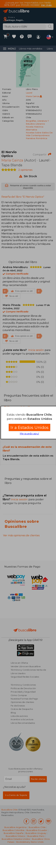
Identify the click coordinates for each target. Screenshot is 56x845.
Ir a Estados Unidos (29, 427)
